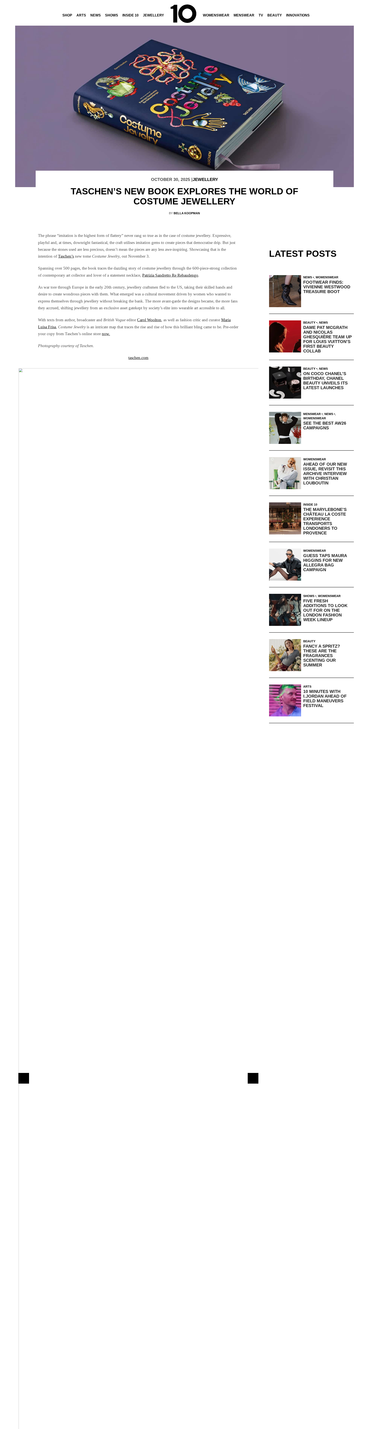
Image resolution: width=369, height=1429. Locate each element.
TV (261, 15)
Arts (81, 15)
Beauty (274, 15)
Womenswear (216, 15)
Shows (111, 15)
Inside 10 (130, 15)
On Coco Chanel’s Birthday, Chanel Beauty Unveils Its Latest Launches (325, 380)
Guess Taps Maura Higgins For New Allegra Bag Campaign (325, 562)
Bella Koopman (187, 213)
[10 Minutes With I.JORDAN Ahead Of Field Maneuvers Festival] (286, 700)
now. (106, 334)
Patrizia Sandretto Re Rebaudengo (170, 275)
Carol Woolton (149, 320)
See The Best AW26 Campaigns (324, 425)
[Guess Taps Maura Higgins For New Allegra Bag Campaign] (286, 565)
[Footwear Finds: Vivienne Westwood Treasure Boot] (286, 291)
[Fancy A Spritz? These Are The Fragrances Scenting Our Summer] (286, 655)
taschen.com (138, 357)
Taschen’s (66, 256)
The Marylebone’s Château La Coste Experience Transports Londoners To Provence (325, 521)
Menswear (244, 15)
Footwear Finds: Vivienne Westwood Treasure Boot (326, 287)
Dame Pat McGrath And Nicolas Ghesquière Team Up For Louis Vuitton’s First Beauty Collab (327, 339)
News (95, 15)
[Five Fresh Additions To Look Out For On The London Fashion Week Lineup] (286, 610)
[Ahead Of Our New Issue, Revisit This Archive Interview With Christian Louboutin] (286, 473)
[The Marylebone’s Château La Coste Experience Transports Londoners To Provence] (286, 518)
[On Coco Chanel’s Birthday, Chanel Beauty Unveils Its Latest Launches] (286, 383)
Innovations (298, 15)
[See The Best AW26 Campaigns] (286, 428)
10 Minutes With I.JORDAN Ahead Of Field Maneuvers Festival (325, 698)
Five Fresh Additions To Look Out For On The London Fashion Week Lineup (325, 610)
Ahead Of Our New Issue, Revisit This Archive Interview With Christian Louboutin (325, 473)
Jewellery (153, 15)
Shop (67, 15)
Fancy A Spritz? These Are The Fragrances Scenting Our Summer (321, 655)
